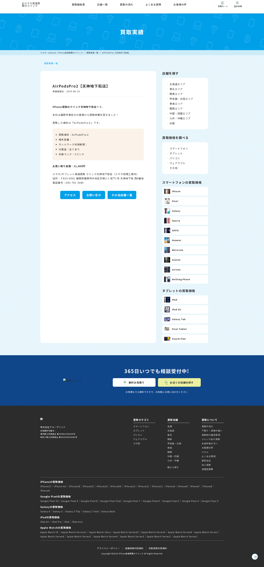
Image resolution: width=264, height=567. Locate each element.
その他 (174, 168)
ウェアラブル (177, 163)
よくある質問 (153, 4)
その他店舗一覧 (122, 195)
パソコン (175, 158)
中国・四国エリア (180, 113)
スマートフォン (179, 148)
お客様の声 (180, 4)
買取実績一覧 (92, 52)
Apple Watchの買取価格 (55, 527)
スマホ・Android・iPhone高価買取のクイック (61, 52)
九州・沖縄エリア (180, 118)
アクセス (70, 195)
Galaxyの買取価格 (51, 507)
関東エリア (176, 94)
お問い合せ (93, 195)
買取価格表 (78, 4)
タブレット (176, 153)
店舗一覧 (102, 4)
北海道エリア (177, 84)
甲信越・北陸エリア (181, 99)
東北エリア (176, 89)
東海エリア (176, 103)
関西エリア (176, 108)
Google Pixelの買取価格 (55, 496)
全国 (172, 123)
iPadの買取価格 (50, 517)
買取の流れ (126, 4)
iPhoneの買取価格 (51, 482)
